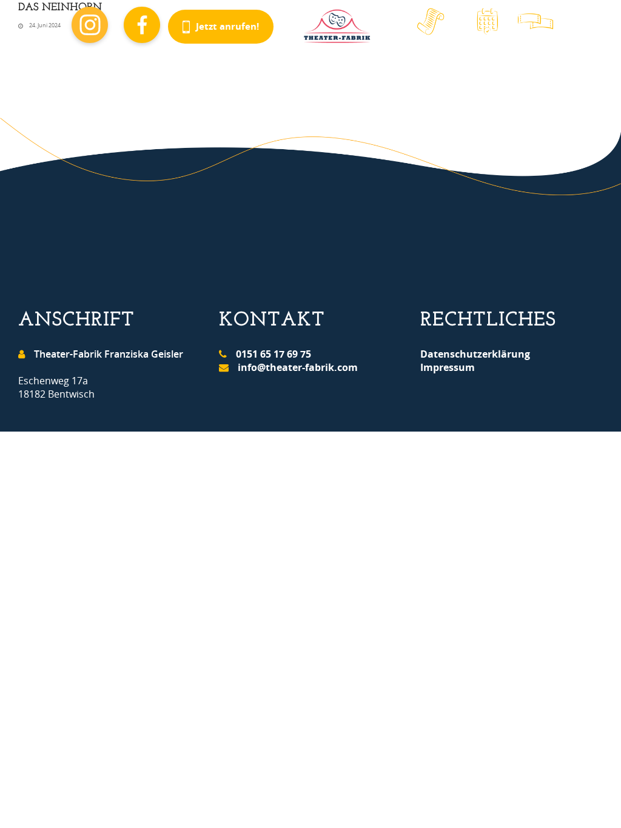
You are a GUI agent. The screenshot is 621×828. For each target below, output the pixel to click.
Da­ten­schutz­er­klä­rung (475, 354)
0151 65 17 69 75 (273, 354)
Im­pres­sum (447, 367)
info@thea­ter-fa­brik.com (298, 367)
